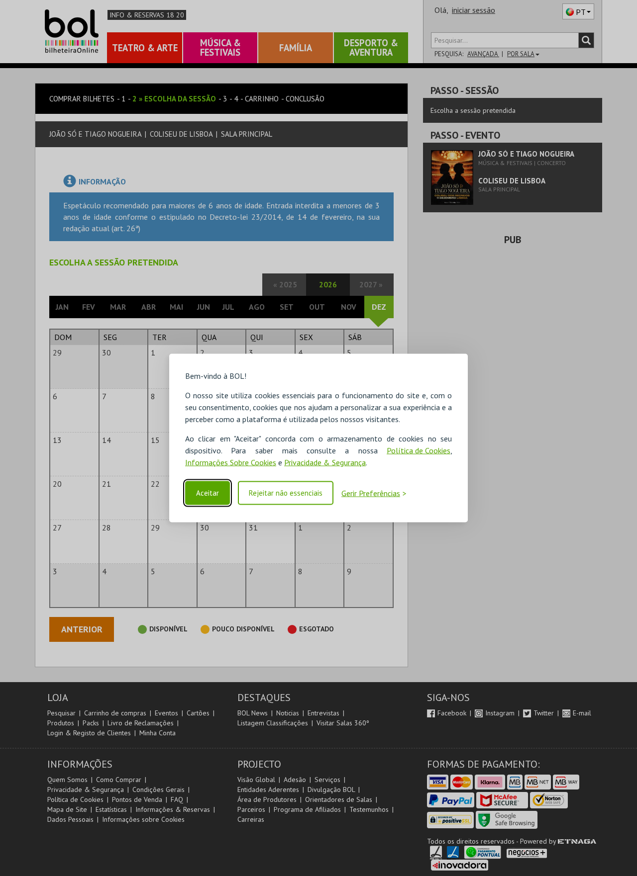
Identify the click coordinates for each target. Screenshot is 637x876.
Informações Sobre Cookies (230, 462)
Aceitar (207, 493)
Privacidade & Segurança (325, 462)
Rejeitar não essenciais (285, 493)
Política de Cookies (418, 450)
